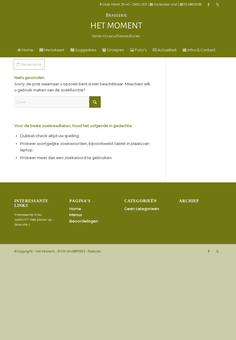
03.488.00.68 (192, 4)
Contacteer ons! (165, 4)
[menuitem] (25, 50)
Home (75, 208)
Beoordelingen (83, 221)
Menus (75, 214)
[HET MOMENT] (118, 25)
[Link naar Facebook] (208, 4)
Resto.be (94, 251)
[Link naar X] (217, 4)
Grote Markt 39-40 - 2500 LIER (124, 4)
